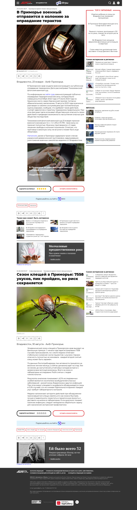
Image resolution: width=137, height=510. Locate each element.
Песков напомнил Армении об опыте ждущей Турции (107, 132)
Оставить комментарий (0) (68, 189)
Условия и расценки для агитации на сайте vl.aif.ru (48, 473)
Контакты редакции (36, 471)
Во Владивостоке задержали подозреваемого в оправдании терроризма (36, 229)
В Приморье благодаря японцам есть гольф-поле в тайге (103, 25)
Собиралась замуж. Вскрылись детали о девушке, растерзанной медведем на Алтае (106, 276)
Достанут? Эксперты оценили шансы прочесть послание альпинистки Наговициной (107, 297)
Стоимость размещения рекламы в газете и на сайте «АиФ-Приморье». (70, 471)
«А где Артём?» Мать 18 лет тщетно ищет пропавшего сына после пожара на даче (106, 78)
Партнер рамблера (48, 502)
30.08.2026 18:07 (22, 271)
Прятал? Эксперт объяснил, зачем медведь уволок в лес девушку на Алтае (106, 304)
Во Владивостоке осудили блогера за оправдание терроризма (69, 229)
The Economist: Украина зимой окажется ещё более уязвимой (105, 139)
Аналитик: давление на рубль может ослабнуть (107, 111)
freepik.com (21, 333)
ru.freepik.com (33, 71)
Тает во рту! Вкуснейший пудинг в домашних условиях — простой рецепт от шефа (106, 283)
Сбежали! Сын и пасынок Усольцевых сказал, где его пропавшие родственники (107, 99)
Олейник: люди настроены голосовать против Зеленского (105, 118)
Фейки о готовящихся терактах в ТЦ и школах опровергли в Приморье (37, 222)
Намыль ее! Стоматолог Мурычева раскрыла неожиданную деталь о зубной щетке (106, 290)
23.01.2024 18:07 (22, 9)
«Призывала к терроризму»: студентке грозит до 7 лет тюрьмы (37, 235)
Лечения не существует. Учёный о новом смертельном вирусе (106, 63)
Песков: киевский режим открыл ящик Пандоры (106, 125)
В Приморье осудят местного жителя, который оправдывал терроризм (51, 168)
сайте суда (50, 94)
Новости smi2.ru (24, 265)
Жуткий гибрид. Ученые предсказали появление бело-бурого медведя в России (107, 71)
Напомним (32, 136)
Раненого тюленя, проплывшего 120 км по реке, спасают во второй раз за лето (103, 33)
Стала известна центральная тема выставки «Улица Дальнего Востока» (103, 50)
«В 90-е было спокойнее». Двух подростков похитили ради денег (106, 311)
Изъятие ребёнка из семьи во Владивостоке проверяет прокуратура (103, 16)
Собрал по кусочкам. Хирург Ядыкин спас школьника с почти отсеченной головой (107, 92)
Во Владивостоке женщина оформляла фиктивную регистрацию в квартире (103, 42)
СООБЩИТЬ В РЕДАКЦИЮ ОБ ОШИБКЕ (79, 473)
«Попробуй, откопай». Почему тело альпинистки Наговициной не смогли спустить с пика (107, 85)
